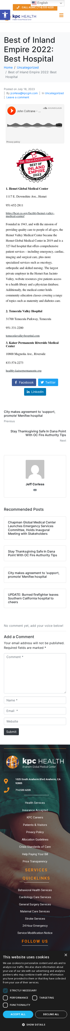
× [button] (65, 955)
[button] (35, 1024)
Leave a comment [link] (17, 97)
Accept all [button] (18, 1014)
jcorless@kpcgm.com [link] (24, 93)
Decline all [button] (51, 1014)
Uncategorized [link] (54, 93)
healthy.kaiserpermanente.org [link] (24, 370)
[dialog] (35, 991)
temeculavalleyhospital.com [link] (23, 335)
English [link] (42, 2)
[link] (5, 15)
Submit (11, 732)
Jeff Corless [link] (35, 484)
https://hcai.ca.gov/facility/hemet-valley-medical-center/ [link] (30, 214)
